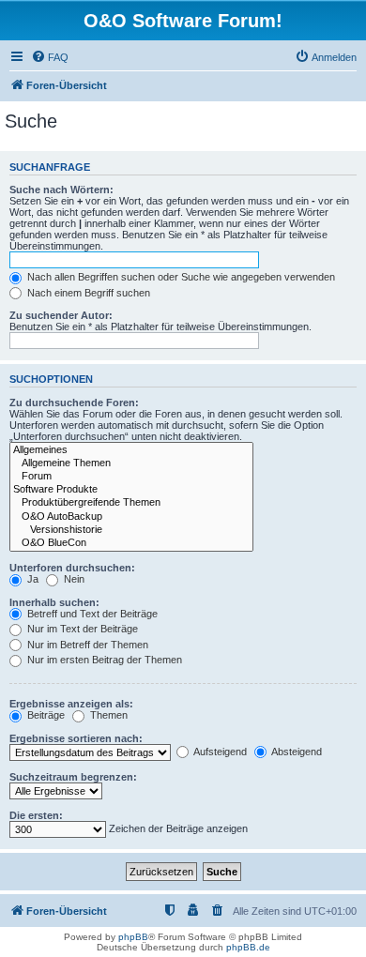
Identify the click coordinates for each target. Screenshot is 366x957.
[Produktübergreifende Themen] (131, 502)
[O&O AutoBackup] (131, 517)
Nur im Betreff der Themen (86, 644)
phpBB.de (248, 947)
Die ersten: (36, 815)
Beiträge (44, 715)
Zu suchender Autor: (61, 315)
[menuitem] (50, 57)
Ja (31, 579)
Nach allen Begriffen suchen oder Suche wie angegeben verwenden (179, 276)
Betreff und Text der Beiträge (91, 613)
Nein (72, 579)
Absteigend (295, 751)
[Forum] (131, 476)
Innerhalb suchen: (54, 602)
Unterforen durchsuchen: (72, 567)
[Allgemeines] (131, 450)
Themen (107, 715)
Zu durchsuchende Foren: (74, 402)
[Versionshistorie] (131, 530)
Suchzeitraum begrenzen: (73, 776)
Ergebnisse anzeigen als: (71, 703)
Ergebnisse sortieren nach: (76, 738)
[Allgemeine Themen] (131, 463)
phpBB (133, 937)
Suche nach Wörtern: (61, 189)
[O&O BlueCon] (131, 543)
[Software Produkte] (131, 489)
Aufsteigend (219, 751)
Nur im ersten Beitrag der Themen (103, 659)
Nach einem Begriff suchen (87, 292)
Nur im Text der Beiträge (81, 628)
